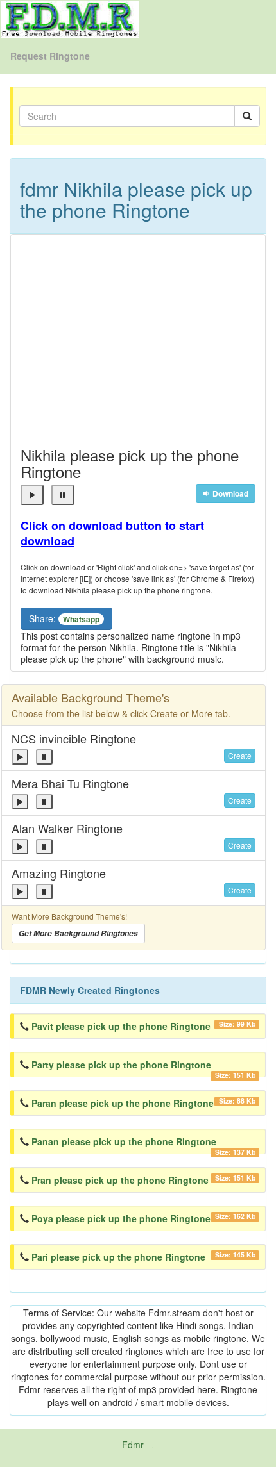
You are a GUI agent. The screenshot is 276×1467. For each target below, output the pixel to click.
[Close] (32, 495)
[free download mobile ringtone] (70, 18)
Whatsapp (81, 619)
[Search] (247, 116)
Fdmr (133, 1444)
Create (240, 755)
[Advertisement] (138, 337)
